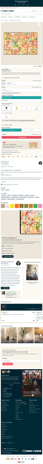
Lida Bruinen (6, 69)
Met (32, 130)
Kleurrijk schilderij (22, 197)
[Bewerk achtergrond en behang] (39, 25)
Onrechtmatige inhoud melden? (25, 456)
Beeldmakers (17, 16)
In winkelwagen (22, 137)
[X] (11, 443)
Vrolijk (2, 189)
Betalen (4, 391)
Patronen (32, 195)
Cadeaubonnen (6, 396)
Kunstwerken (3, 16)
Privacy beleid (34, 456)
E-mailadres (5, 358)
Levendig (7, 189)
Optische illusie (31, 197)
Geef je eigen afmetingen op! (12, 92)
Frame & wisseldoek (7, 97)
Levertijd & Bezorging (7, 393)
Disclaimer (17, 456)
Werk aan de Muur (7, 422)
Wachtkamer (21, 195)
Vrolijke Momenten (11, 199)
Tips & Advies (32, 16)
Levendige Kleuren (20, 199)
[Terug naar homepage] (7, 11)
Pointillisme (3, 199)
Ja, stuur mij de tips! (7, 363)
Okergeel (37, 197)
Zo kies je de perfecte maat (36, 87)
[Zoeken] (41, 14)
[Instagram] (6, 443)
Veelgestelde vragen (7, 388)
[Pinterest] (8, 443)
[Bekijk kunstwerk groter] (39, 23)
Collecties (10, 16)
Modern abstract (14, 197)
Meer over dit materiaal (37, 80)
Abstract (9, 195)
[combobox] (19, 14)
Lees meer (10, 166)
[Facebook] (9, 443)
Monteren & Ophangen (7, 395)
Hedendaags (14, 195)
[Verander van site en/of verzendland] (41, 8)
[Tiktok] (13, 443)
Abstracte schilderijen (5, 197)
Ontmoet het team (27, 395)
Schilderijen (3, 195)
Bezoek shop (3, 166)
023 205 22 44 (17, 383)
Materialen (25, 16)
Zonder (12, 130)
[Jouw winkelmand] (41, 11)
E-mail (12, 384)
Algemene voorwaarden (11, 456)
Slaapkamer (27, 195)
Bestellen (5, 390)
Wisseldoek (6, 100)
